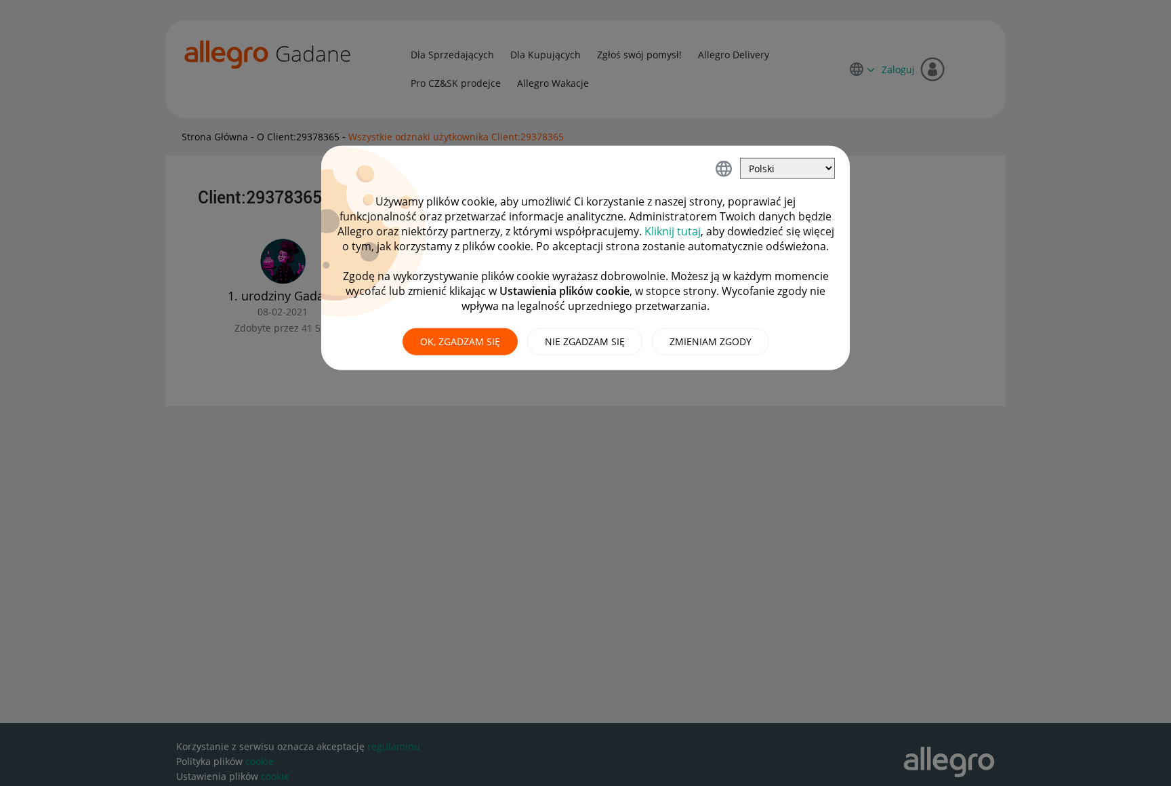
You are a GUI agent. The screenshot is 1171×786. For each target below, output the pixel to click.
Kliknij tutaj (672, 231)
